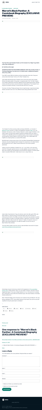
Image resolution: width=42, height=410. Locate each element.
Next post (4, 325)
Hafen (7, 407)
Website (4, 378)
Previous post (5, 322)
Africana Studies (7, 8)
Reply (3, 347)
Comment (4, 355)
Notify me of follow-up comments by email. (12, 383)
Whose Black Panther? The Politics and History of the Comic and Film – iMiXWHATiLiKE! (21, 339)
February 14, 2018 (6, 342)
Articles (16, 8)
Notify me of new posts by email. (10, 386)
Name (3, 368)
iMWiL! (7, 2)
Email (3, 373)
